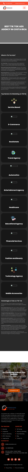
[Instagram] (12, 459)
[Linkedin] (15, 459)
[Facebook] (8, 459)
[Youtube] (19, 459)
